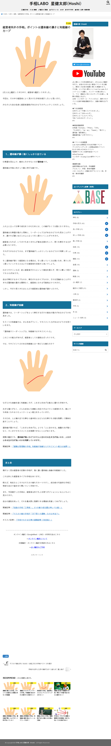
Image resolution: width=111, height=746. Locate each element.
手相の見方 (79, 223)
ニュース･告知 (79, 318)
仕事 (76, 253)
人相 (76, 294)
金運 (76, 264)
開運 (76, 276)
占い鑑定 (77, 282)
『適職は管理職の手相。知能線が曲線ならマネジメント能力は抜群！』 (41, 446)
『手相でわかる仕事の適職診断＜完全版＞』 (34, 520)
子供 (76, 306)
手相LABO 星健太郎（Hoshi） (26, 743)
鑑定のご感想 (79, 288)
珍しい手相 (79, 235)
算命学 (76, 300)
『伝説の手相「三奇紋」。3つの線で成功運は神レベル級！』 (37, 507)
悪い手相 (77, 241)
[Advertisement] (37, 130)
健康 (76, 259)
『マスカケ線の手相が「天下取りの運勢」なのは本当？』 (36, 513)
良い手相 (78, 229)
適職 (6, 656)
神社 (76, 217)
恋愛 (76, 247)
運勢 (76, 270)
